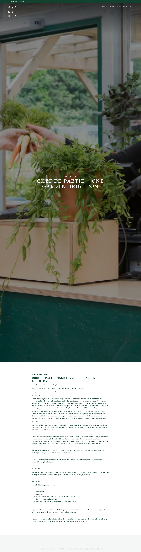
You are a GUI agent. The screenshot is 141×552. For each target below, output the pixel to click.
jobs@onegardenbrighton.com (65, 512)
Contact (127, 7)
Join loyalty (13, 1)
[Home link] (12, 11)
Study (111, 7)
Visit (104, 7)
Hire (119, 7)
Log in (23, 1)
